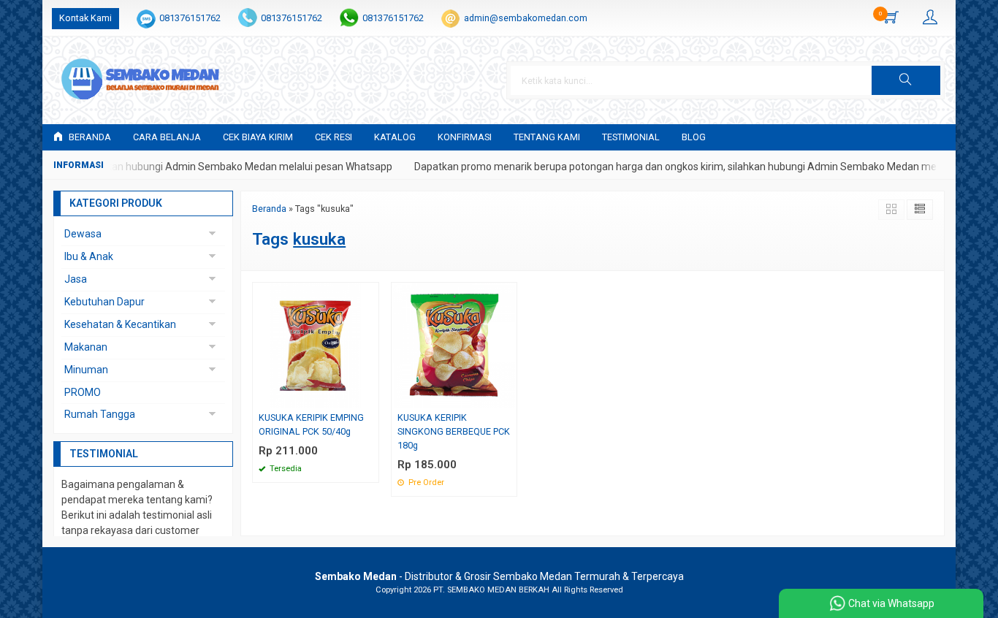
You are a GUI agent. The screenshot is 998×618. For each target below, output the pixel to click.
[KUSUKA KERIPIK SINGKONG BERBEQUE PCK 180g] (454, 344)
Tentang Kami (547, 136)
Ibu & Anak (88, 256)
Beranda (88, 136)
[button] (906, 80)
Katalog (395, 136)
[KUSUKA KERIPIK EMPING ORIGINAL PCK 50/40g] (315, 344)
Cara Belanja (167, 136)
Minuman (86, 369)
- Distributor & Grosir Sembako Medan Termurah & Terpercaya (499, 576)
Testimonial (631, 136)
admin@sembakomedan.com (525, 17)
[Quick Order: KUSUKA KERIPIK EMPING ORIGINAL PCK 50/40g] (369, 396)
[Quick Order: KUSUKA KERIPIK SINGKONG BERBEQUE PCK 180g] (507, 396)
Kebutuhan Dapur (104, 302)
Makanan (85, 347)
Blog (694, 136)
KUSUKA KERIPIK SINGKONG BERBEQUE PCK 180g (453, 431)
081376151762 (190, 17)
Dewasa (83, 234)
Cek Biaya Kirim (258, 136)
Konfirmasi (465, 136)
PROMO (82, 392)
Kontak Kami (85, 17)
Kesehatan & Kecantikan (120, 324)
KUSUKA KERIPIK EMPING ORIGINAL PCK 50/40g (311, 424)
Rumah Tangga (99, 414)
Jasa (75, 279)
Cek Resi (333, 136)
